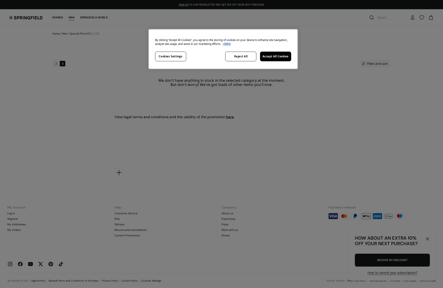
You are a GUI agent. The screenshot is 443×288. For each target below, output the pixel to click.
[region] (223, 49)
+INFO (227, 44)
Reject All (241, 56)
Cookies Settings (170, 56)
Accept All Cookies (276, 56)
